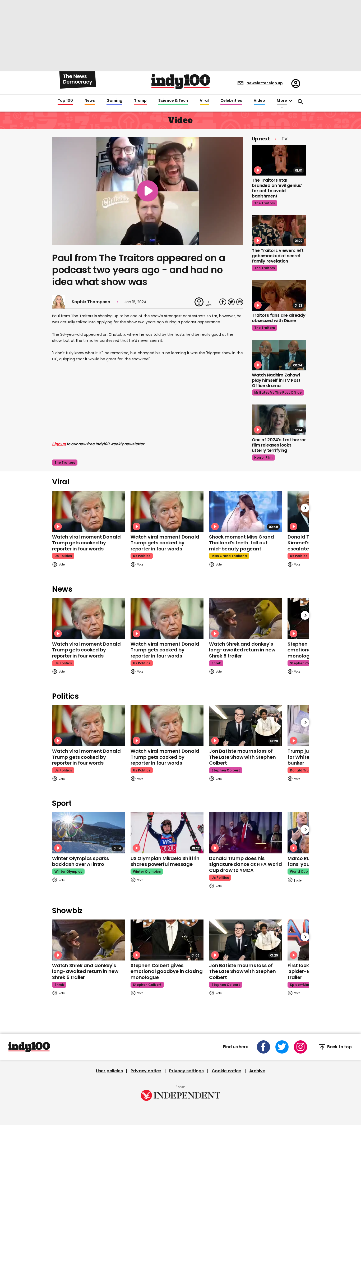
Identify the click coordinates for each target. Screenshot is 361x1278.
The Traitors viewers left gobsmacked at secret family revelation (278, 255)
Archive (257, 1071)
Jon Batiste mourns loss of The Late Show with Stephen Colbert (242, 757)
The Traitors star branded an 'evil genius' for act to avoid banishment (277, 188)
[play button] (147, 191)
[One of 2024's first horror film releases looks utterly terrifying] (279, 419)
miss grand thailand (229, 556)
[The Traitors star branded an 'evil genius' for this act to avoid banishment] (279, 160)
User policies (109, 1071)
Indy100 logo (180, 81)
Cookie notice (226, 1071)
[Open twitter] (282, 1047)
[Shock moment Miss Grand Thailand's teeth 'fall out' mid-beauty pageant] (245, 511)
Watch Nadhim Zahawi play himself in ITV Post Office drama (276, 380)
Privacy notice (146, 1071)
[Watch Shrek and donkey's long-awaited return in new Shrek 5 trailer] (245, 618)
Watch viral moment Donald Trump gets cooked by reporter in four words (86, 543)
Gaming (114, 100)
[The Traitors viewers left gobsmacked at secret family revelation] (279, 230)
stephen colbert (304, 663)
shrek (216, 663)
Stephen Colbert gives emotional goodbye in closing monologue (167, 971)
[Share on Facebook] (222, 301)
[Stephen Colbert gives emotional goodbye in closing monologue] (167, 940)
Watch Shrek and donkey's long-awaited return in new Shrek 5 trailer (242, 650)
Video (259, 100)
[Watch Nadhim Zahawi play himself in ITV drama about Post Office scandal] (279, 355)
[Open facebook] (263, 1047)
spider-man (300, 984)
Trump (140, 100)
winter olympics (68, 871)
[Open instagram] (300, 1047)
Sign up (59, 444)
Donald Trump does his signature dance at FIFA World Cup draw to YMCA (245, 864)
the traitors (64, 462)
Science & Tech (173, 100)
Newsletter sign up (265, 83)
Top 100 (65, 100)
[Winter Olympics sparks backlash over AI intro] (88, 832)
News (90, 100)
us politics (63, 556)
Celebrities (231, 100)
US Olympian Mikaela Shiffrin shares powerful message (165, 861)
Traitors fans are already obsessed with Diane (279, 318)
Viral (204, 100)
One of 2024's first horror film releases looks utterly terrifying (279, 445)
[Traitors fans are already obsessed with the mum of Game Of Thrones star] (279, 295)
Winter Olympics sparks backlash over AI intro (80, 861)
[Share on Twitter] (231, 301)
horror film (263, 457)
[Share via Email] (239, 301)
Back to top (339, 1047)
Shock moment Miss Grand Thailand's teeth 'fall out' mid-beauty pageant (241, 543)
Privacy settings (186, 1071)
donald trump (302, 770)
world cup (299, 871)
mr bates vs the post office (278, 392)
